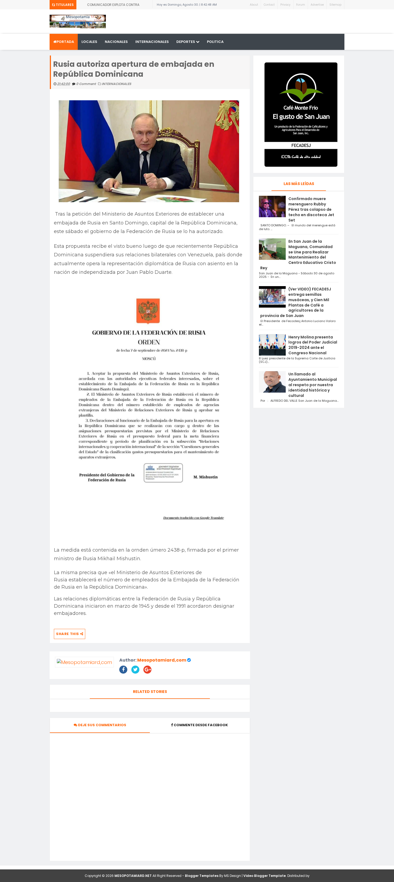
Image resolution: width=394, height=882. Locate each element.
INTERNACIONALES (152, 41)
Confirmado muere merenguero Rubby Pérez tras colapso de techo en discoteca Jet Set (311, 209)
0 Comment (86, 84)
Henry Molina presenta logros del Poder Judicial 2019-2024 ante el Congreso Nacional (312, 345)
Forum (300, 5)
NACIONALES (116, 41)
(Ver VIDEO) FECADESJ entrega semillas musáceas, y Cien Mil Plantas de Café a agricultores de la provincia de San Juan (295, 302)
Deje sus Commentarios (101, 725)
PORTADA (65, 41)
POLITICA (215, 41)
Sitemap (335, 5)
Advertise (317, 5)
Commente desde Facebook (201, 725)
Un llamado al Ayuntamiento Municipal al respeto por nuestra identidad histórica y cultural (312, 384)
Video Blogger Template (264, 875)
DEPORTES (186, 41)
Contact (269, 5)
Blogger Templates (201, 875)
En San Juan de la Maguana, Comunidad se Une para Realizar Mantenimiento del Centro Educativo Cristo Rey (298, 255)
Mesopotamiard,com (161, 660)
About (254, 5)
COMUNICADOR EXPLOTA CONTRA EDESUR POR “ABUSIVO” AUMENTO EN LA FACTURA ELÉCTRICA (117, 5)
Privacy (285, 5)
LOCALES (89, 41)
